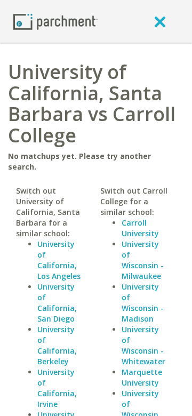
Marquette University (142, 377)
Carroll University (140, 228)
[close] (160, 21)
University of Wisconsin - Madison (143, 303)
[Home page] (55, 21)
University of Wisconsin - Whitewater (143, 345)
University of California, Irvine (57, 388)
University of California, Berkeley (57, 345)
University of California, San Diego (57, 303)
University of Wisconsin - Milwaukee (143, 260)
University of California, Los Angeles (59, 260)
